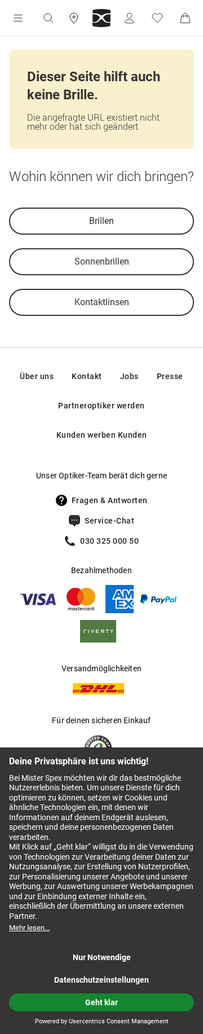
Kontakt (87, 376)
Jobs (129, 376)
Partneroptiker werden (101, 405)
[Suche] (48, 18)
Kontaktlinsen (101, 302)
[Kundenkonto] (129, 18)
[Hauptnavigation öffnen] (18, 18)
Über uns (37, 376)
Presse (170, 376)
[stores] (74, 18)
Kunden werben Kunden (101, 434)
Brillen (101, 220)
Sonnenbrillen (101, 261)
